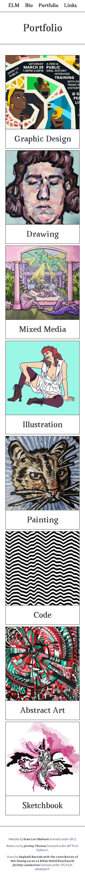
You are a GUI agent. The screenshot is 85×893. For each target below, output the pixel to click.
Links (70, 5)
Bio (29, 5)
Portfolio (48, 5)
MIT (69, 846)
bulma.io (42, 850)
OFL (62, 865)
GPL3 (72, 839)
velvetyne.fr (42, 869)
